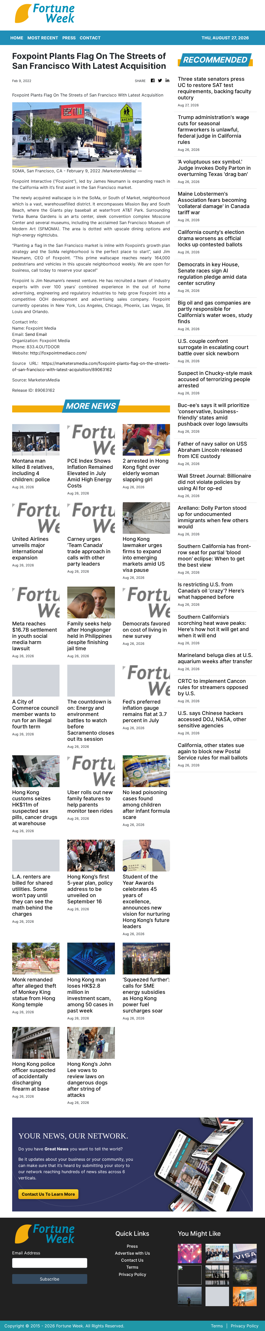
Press (132, 1246)
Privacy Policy (132, 1274)
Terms (132, 1267)
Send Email (36, 334)
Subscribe (49, 1279)
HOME (16, 37)
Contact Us (132, 1260)
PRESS (69, 37)
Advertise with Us (132, 1253)
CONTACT (90, 37)
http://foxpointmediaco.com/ (58, 353)
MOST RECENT (42, 37)
